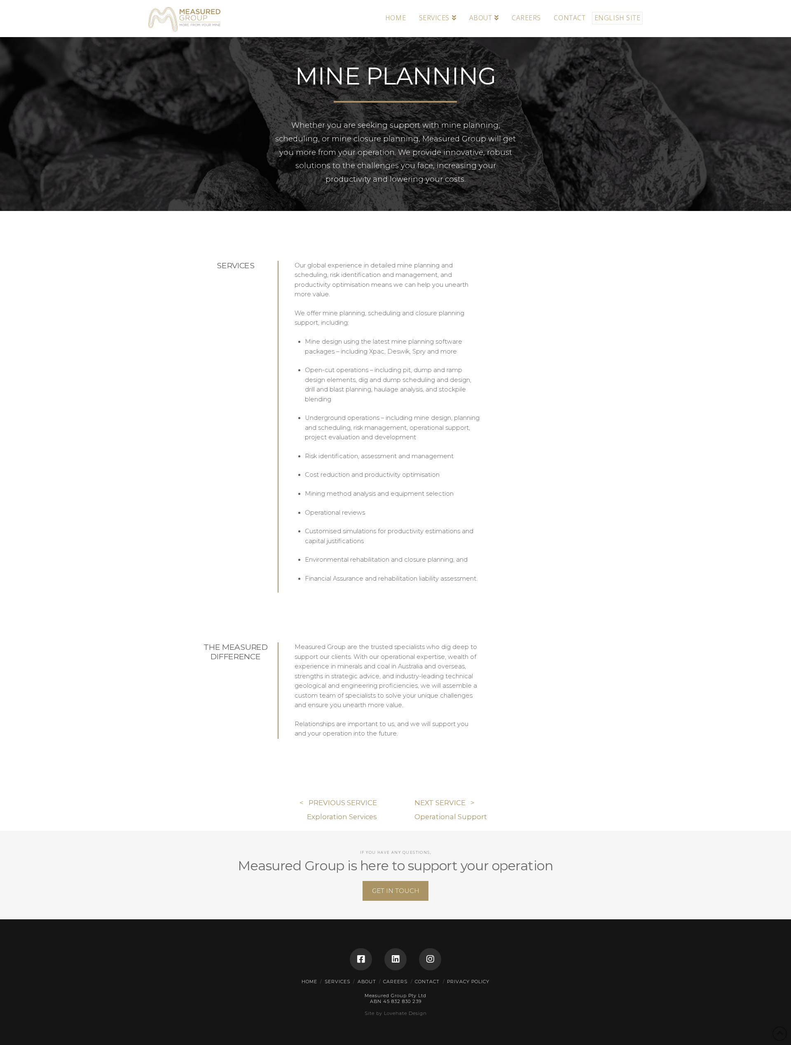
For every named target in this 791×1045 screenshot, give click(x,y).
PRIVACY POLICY (468, 981)
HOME (309, 981)
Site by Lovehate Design (396, 1013)
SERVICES (337, 981)
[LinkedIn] (395, 959)
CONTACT (427, 981)
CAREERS (395, 981)
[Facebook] (361, 959)
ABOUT (367, 981)
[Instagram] (430, 959)
